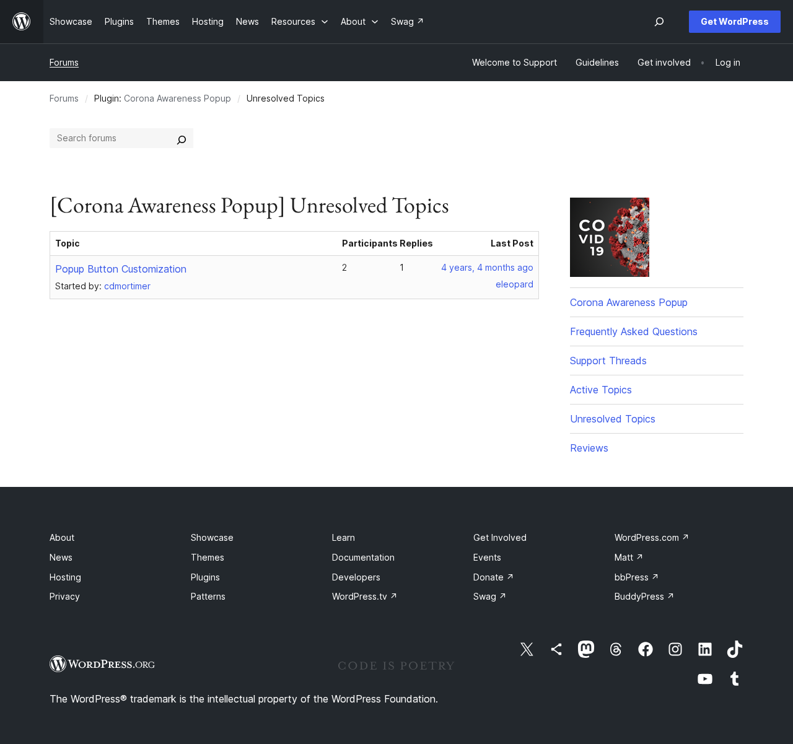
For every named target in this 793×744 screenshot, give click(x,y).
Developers (356, 577)
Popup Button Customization (120, 269)
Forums (64, 62)
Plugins (205, 577)
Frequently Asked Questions (634, 331)
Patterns (208, 596)
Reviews (589, 448)
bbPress (637, 577)
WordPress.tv (365, 596)
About (62, 537)
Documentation (363, 557)
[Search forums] (181, 138)
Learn (343, 537)
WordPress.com (652, 537)
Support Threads (608, 360)
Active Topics (601, 389)
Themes (207, 557)
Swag (490, 596)
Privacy (65, 596)
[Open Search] (659, 21)
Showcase (212, 537)
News (61, 557)
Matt (629, 557)
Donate (493, 577)
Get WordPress (735, 21)
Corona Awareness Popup (177, 98)
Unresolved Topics (612, 419)
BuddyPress (645, 596)
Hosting (65, 577)
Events (487, 557)
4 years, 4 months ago (487, 267)
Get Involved (500, 537)
